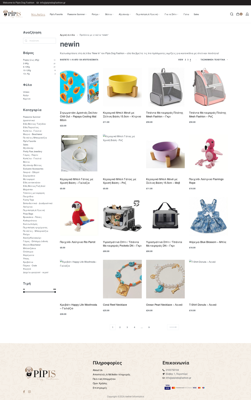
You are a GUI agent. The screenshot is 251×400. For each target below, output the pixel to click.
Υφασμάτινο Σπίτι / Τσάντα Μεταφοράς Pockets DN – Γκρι (122, 243)
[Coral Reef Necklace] (122, 279)
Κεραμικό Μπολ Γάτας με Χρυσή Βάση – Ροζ (119, 180)
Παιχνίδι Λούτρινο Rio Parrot (77, 242)
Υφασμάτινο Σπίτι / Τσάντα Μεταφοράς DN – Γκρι (164, 243)
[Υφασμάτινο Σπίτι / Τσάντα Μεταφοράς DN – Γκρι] (165, 216)
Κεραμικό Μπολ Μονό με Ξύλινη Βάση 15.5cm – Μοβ (163, 180)
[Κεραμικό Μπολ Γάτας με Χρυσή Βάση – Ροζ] (122, 153)
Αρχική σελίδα (67, 34)
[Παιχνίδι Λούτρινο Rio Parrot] (79, 216)
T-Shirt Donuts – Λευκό (202, 304)
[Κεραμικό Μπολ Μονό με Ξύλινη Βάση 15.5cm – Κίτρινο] (122, 87)
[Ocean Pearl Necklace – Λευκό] (165, 279)
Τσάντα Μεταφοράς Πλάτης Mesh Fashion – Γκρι (164, 114)
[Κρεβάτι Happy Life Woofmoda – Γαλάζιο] (79, 279)
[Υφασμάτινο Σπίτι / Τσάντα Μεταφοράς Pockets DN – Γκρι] (122, 216)
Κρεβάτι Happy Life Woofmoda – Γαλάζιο (78, 306)
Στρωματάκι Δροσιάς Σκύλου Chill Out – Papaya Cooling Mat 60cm (78, 116)
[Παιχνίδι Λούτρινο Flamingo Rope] (208, 153)
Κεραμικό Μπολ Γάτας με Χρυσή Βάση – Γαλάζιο (76, 180)
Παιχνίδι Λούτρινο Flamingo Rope (206, 180)
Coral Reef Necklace (115, 304)
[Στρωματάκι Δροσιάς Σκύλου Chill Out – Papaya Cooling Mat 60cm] (79, 87)
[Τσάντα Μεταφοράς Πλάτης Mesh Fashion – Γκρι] (165, 87)
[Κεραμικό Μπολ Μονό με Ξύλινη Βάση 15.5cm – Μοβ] (165, 153)
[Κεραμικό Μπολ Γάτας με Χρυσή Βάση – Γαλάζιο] (79, 153)
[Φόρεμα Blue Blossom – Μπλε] (208, 216)
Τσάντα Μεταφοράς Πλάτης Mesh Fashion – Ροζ (207, 114)
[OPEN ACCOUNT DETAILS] (247, 14)
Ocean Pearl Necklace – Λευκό (164, 304)
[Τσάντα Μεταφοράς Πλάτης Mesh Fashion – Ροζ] (208, 87)
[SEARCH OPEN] (231, 14)
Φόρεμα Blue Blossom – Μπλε (207, 242)
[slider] (24, 292)
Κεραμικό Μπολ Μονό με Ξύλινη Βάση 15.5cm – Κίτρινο (122, 114)
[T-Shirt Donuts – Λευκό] (208, 279)
